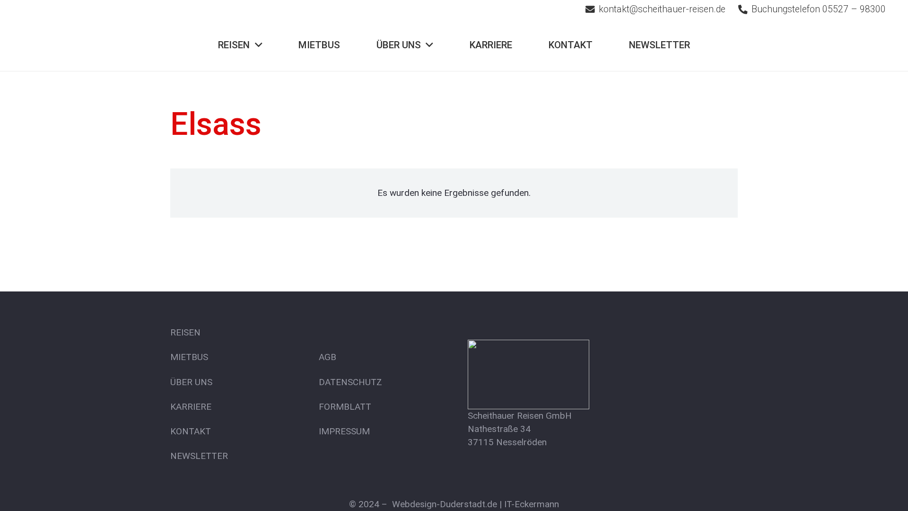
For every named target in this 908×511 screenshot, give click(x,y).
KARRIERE (190, 406)
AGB (327, 357)
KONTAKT (190, 431)
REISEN (185, 332)
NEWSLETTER (199, 455)
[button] (258, 45)
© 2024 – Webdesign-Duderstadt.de (423, 504)
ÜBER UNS (191, 382)
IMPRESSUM (344, 431)
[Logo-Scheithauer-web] (85, 44)
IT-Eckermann (531, 504)
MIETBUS (189, 357)
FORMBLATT (345, 406)
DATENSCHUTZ (350, 382)
